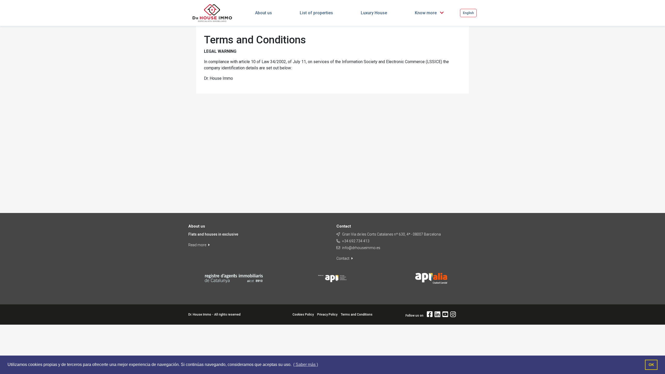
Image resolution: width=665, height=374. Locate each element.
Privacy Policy (327, 314)
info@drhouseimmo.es (361, 248)
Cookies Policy (303, 314)
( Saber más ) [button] (305, 364)
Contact (343, 258)
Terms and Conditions (357, 314)
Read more (197, 245)
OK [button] (651, 365)
